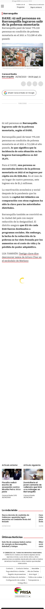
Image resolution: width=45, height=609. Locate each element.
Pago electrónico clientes (15, 571)
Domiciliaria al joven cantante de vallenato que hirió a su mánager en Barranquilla (33, 487)
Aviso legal (33, 574)
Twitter (29, 83)
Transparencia (33, 580)
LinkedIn (35, 83)
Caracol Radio (12, 6)
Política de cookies (35, 577)
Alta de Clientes (33, 571)
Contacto (9, 569)
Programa (20, 7)
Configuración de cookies (15, 580)
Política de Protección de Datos (14, 577)
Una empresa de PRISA (22, 590)
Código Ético (22, 583)
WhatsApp (40, 83)
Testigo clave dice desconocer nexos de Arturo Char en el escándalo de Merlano (22, 257)
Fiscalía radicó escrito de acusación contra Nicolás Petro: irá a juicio (11, 487)
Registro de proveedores (17, 574)
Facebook (23, 83)
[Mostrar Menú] (2, 6)
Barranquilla (10, 13)
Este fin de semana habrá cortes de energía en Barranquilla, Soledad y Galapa (16, 544)
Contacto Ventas (22, 569)
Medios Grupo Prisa (22, 596)
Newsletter (35, 569)
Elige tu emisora (36, 7)
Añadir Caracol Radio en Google (21, 93)
